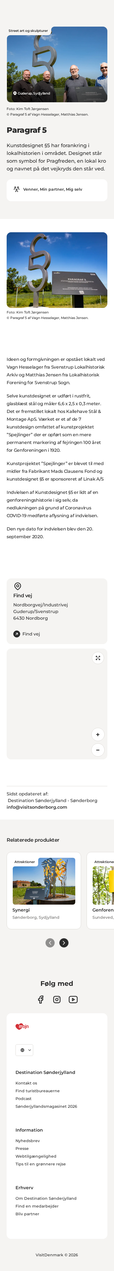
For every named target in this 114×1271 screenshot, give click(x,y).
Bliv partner (27, 1213)
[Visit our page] (57, 999)
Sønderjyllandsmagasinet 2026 (46, 1106)
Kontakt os (26, 1083)
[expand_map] (98, 658)
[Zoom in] (98, 734)
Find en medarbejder (37, 1206)
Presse (22, 1148)
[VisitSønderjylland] (32, 1026)
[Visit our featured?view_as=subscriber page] (73, 999)
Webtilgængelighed (35, 1156)
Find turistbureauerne (37, 1090)
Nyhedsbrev (27, 1140)
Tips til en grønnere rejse (40, 1164)
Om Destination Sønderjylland (46, 1198)
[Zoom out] (98, 750)
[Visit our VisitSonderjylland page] (40, 999)
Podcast (23, 1098)
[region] (57, 704)
